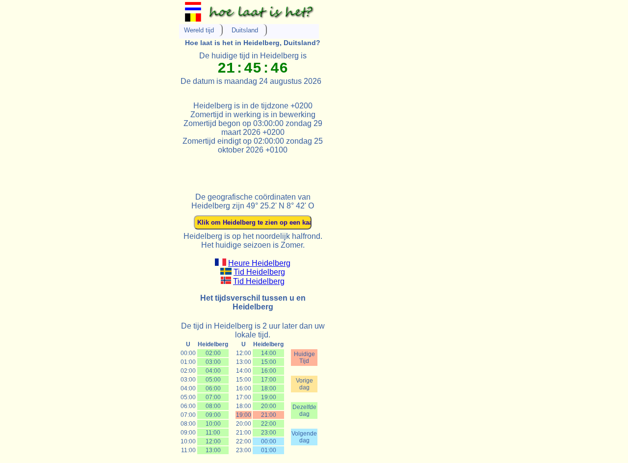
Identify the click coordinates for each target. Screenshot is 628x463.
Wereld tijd (199, 30)
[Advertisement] (294, 169)
